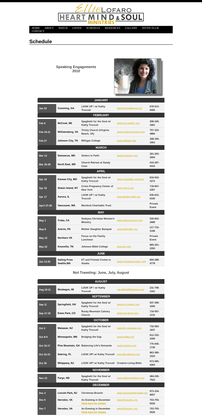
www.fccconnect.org (128, 304)
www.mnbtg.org (125, 336)
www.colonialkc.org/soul (130, 179)
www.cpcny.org (125, 188)
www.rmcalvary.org (127, 313)
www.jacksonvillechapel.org (132, 393)
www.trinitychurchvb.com (131, 132)
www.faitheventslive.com (130, 378)
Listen (76, 27)
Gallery (131, 27)
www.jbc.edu (124, 246)
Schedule (93, 27)
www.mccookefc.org (128, 123)
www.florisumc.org (127, 400)
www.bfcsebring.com (128, 354)
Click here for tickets (93, 403)
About (49, 27)
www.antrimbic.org (127, 229)
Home (36, 27)
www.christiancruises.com (131, 261)
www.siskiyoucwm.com (130, 220)
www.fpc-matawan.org (129, 328)
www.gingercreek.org (128, 196)
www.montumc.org (127, 155)
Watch (63, 27)
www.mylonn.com (126, 345)
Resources (112, 27)
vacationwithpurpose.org (130, 289)
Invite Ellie (150, 27)
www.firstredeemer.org (129, 108)
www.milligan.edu (126, 140)
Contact (38, 31)
